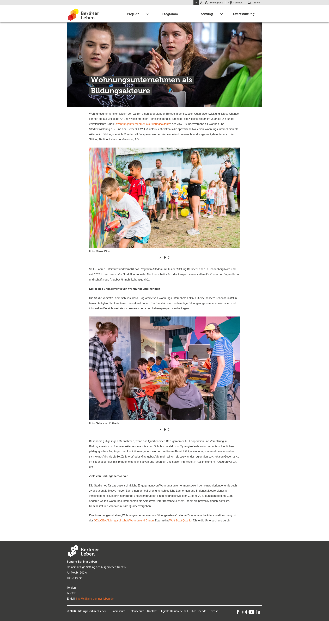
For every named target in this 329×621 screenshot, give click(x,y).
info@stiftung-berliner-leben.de (95, 598)
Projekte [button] (133, 14)
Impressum (118, 611)
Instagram (245, 612)
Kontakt (151, 611)
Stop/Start (160, 257)
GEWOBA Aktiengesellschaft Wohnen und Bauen (124, 520)
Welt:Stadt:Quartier (181, 520)
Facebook (238, 612)
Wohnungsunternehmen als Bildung (138, 124)
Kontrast (237, 2)
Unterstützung (243, 14)
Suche (257, 2)
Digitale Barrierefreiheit (174, 611)
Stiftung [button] (207, 14)
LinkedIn (258, 612)
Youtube (251, 612)
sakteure (165, 124)
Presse (214, 611)
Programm (170, 14)
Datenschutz (136, 611)
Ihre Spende (198, 611)
